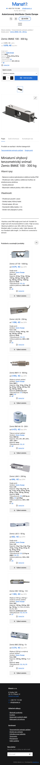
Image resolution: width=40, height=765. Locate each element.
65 (12, 289)
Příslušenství (14, 738)
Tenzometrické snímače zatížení (22, 30)
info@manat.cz (27, 8)
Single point (5, 32)
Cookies (12, 715)
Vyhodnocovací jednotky (17, 734)
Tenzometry (13, 736)
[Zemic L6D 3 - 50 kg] (20, 524)
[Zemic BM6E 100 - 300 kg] (20, 113)
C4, (24, 613)
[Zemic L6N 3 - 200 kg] (20, 467)
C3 (11, 59)
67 (12, 614)
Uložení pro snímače (16, 732)
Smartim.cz (36, 762)
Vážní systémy (14, 741)
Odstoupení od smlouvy (17, 719)
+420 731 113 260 (16, 700)
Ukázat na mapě (13, 696)
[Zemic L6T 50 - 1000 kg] (20, 254)
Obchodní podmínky (16, 713)
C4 (24, 283)
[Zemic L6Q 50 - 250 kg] (20, 310)
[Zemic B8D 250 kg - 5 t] (20, 635)
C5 (18, 555)
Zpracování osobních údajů (18, 717)
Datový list (6, 65)
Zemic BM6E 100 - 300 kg (18, 32)
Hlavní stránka (5, 30)
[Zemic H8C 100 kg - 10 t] (20, 581)
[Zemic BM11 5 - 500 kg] (20, 363)
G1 (24, 444)
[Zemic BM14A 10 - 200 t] (20, 417)
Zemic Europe (10, 52)
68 (3, 62)
